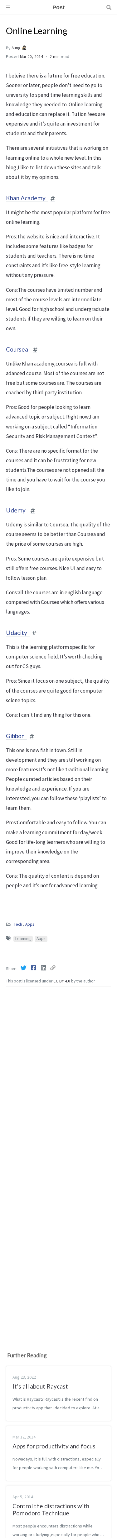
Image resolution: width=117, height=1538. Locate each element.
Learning (23, 938)
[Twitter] (24, 968)
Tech (18, 924)
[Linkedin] (44, 968)
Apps (29, 924)
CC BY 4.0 (62, 981)
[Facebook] (34, 968)
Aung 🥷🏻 (19, 48)
